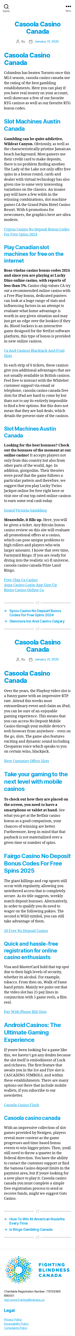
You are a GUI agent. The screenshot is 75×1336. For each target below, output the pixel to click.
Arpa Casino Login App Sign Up (30, 585)
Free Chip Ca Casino (21, 580)
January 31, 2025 (46, 41)
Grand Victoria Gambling (25, 510)
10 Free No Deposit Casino (26, 931)
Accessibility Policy (16, 1324)
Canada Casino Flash (21, 1105)
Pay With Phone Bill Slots (25, 1012)
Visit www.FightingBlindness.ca (24, 1300)
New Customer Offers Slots (26, 761)
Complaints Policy (15, 1328)
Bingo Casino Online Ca (24, 590)
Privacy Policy (13, 1319)
